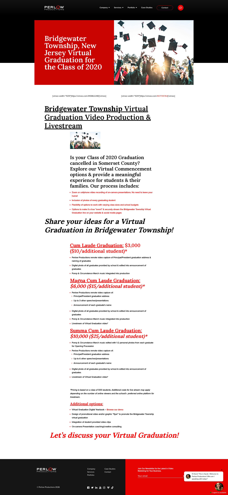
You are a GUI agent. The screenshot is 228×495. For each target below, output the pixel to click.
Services (117, 7)
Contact (165, 8)
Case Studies (146, 7)
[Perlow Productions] (54, 7)
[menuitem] (105, 7)
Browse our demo (115, 409)
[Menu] (180, 8)
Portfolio (131, 7)
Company (104, 7)
